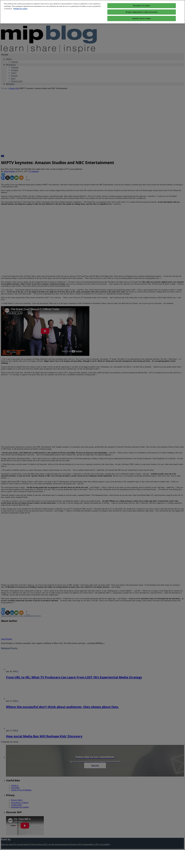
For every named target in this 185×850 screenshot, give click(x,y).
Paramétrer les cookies (141, 6)
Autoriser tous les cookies (141, 18)
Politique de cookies (20, 9)
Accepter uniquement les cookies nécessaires (142, 12)
